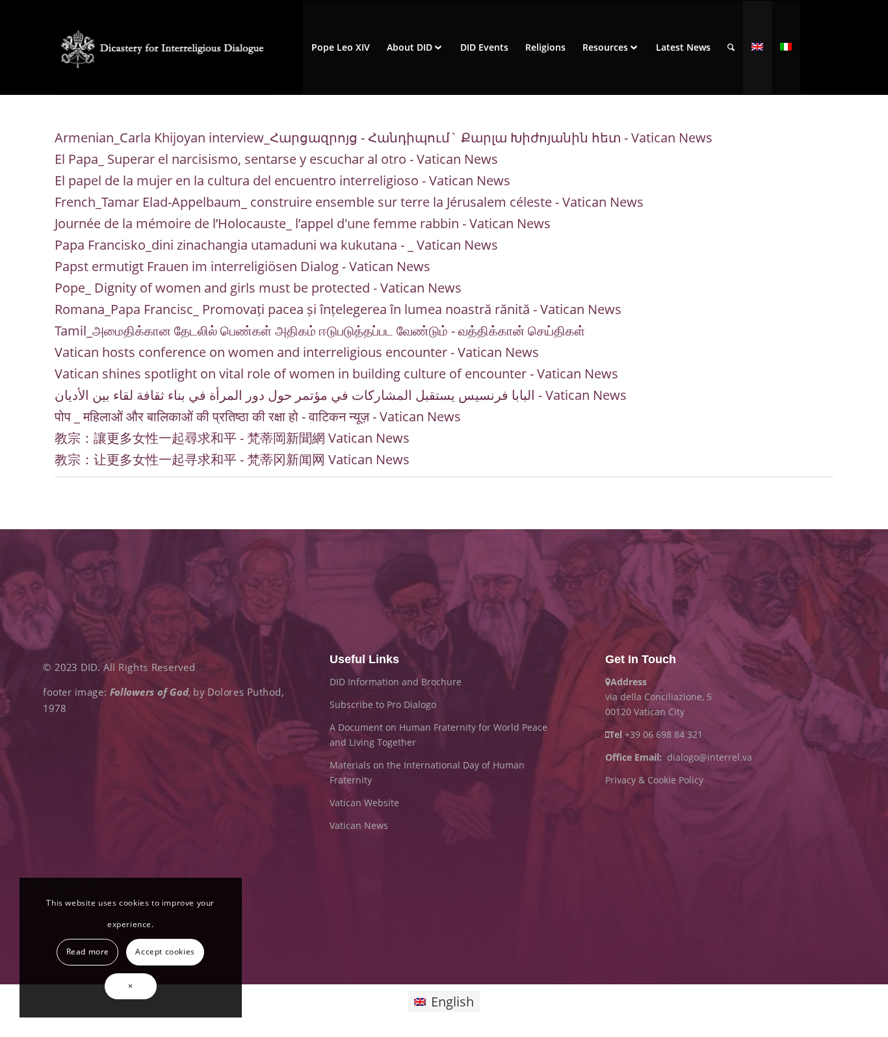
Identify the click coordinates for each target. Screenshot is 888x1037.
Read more (87, 951)
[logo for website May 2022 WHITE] (166, 47)
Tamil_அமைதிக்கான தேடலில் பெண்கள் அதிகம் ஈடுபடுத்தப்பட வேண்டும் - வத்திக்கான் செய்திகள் (320, 330)
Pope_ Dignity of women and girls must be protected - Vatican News (258, 287)
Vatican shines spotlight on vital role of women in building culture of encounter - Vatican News (336, 373)
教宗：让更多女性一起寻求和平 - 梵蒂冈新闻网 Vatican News (232, 459)
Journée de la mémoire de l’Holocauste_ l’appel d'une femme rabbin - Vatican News (303, 223)
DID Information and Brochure (396, 682)
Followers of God (149, 692)
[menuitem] (340, 47)
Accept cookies (164, 951)
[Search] (731, 47)
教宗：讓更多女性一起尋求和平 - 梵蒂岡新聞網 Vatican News (232, 438)
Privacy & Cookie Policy (654, 780)
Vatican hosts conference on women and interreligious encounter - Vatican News (297, 352)
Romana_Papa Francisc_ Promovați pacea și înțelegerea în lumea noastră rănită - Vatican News (338, 309)
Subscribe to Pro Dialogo (383, 704)
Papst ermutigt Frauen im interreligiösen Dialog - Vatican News (242, 266)
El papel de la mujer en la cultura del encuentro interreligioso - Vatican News (282, 180)
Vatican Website (364, 802)
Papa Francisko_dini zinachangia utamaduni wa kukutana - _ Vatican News (276, 245)
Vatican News (359, 825)
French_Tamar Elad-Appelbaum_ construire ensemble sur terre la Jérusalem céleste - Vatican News (349, 202)
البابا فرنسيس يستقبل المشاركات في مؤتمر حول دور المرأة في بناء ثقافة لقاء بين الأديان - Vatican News (341, 395)
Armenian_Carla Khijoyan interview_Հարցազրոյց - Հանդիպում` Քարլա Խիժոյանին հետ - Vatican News (383, 137)
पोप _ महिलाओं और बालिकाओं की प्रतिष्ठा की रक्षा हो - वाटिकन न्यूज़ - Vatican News (258, 416)
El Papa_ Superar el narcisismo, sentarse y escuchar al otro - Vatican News (276, 159)
